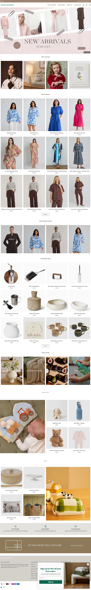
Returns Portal (34, 575)
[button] (52, 4)
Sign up (50, 582)
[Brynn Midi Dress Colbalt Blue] (57, 114)
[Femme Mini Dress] (34, 114)
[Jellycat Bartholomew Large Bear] (56, 438)
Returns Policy (34, 578)
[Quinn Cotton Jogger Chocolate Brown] (79, 191)
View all (46, 214)
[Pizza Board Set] (11, 273)
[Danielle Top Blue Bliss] (11, 114)
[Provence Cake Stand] (34, 478)
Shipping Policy (34, 573)
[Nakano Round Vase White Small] (11, 328)
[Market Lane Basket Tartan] (34, 505)
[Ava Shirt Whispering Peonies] (11, 153)
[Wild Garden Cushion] (11, 505)
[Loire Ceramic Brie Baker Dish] (11, 478)
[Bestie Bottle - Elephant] (79, 410)
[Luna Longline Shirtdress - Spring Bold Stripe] (57, 153)
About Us (33, 564)
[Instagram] (3, 587)
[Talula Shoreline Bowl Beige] (57, 301)
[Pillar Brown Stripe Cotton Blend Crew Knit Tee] (11, 191)
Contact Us (33, 566)
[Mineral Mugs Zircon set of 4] (57, 328)
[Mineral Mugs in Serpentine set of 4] (79, 328)
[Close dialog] (88, 564)
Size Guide (33, 571)
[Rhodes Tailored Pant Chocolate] (34, 191)
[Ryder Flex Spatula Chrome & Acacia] (79, 273)
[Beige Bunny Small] (56, 410)
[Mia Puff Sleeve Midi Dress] (34, 153)
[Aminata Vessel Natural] (34, 301)
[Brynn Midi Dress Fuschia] (79, 114)
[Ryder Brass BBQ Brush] (34, 273)
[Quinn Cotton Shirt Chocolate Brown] (57, 191)
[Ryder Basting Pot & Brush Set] (11, 301)
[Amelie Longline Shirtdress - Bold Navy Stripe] (79, 153)
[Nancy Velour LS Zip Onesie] (79, 438)
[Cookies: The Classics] (34, 328)
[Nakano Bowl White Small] (79, 301)
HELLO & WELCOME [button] (5, 562)
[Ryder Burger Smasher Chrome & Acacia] (57, 273)
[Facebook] (1, 587)
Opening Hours (34, 569)
